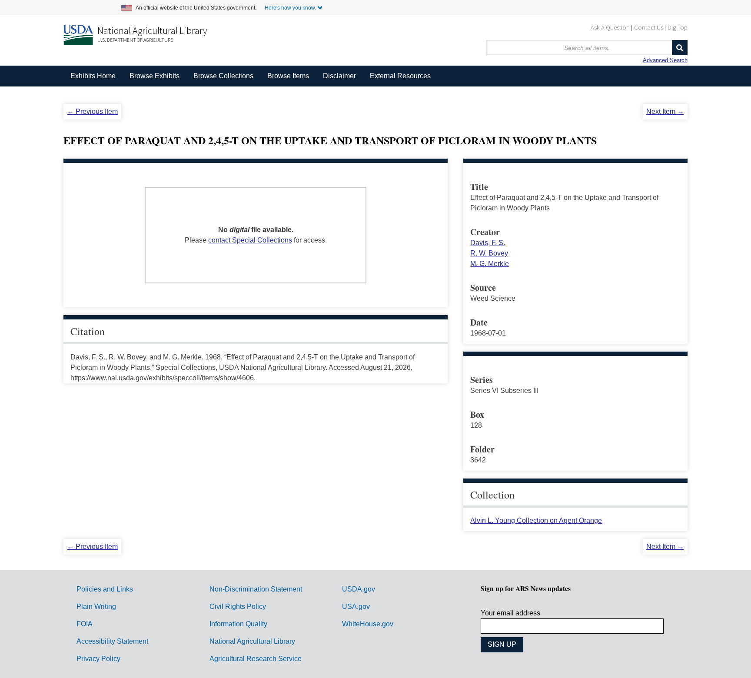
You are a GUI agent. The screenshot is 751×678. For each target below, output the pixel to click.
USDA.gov (358, 589)
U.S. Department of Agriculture (135, 40)
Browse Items (288, 76)
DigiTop (678, 27)
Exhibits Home (93, 76)
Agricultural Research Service (255, 658)
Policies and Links (104, 589)
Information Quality (238, 624)
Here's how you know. (290, 8)
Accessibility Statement (112, 641)
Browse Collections (223, 76)
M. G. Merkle (489, 263)
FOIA (84, 624)
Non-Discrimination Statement (255, 589)
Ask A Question (610, 27)
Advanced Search (665, 60)
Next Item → (665, 111)
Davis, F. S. (487, 242)
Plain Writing (96, 606)
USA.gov (356, 606)
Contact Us (648, 27)
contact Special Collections (250, 240)
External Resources (400, 76)
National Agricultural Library (152, 30)
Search (680, 47)
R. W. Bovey (489, 253)
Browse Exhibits (154, 76)
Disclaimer (339, 76)
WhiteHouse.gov (367, 624)
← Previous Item (92, 111)
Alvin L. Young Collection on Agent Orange (536, 520)
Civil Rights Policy (237, 606)
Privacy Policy (98, 658)
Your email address (510, 613)
